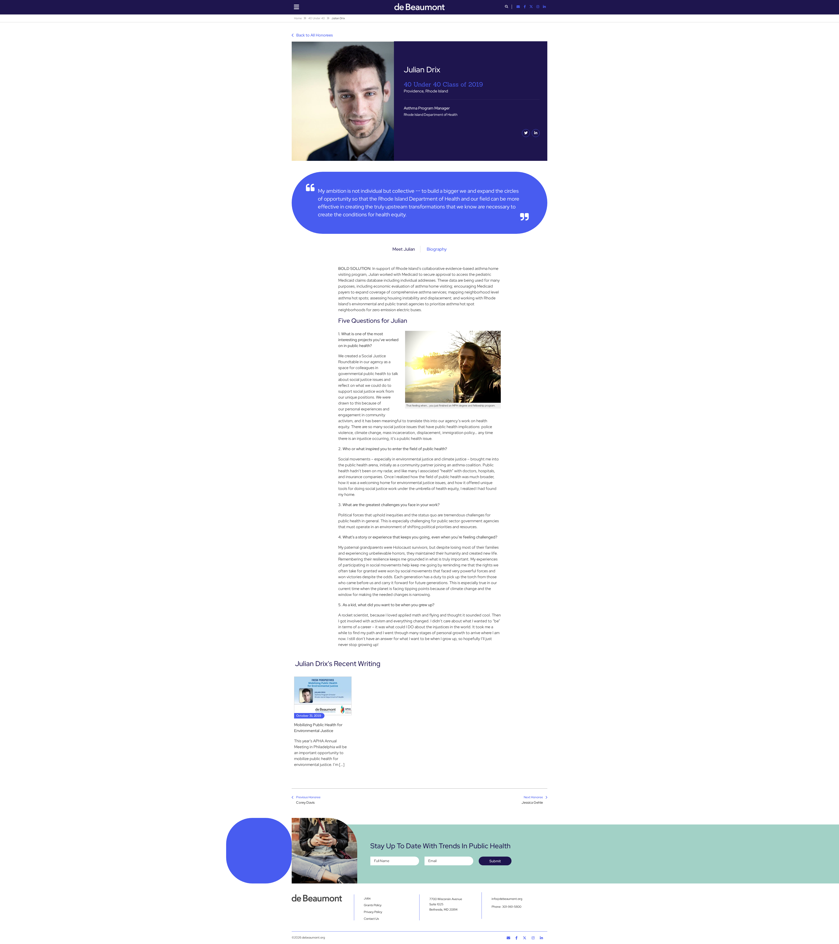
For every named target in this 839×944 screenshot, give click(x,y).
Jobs (367, 898)
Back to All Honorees (314, 35)
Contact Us (371, 919)
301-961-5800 (511, 907)
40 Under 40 (316, 18)
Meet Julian (403, 249)
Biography (437, 249)
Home (298, 18)
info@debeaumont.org (507, 899)
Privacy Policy (373, 912)
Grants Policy (372, 905)
